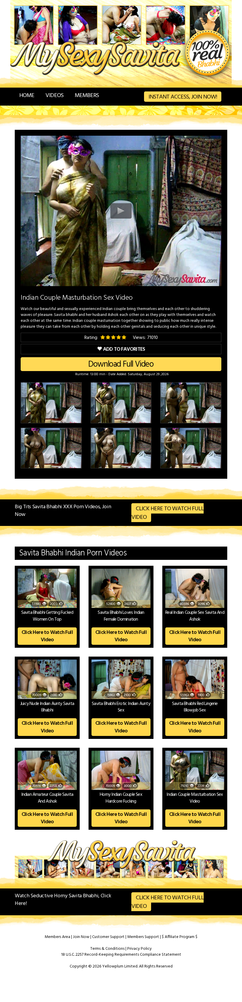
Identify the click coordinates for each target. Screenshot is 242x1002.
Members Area (57, 937)
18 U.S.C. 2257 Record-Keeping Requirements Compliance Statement (121, 954)
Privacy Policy (139, 948)
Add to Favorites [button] (124, 349)
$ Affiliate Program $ (179, 937)
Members (87, 95)
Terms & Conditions (107, 948)
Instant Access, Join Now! (182, 97)
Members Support (143, 937)
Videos (54, 95)
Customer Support (108, 937)
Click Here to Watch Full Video (167, 513)
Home (26, 95)
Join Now (81, 937)
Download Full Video (120, 364)
